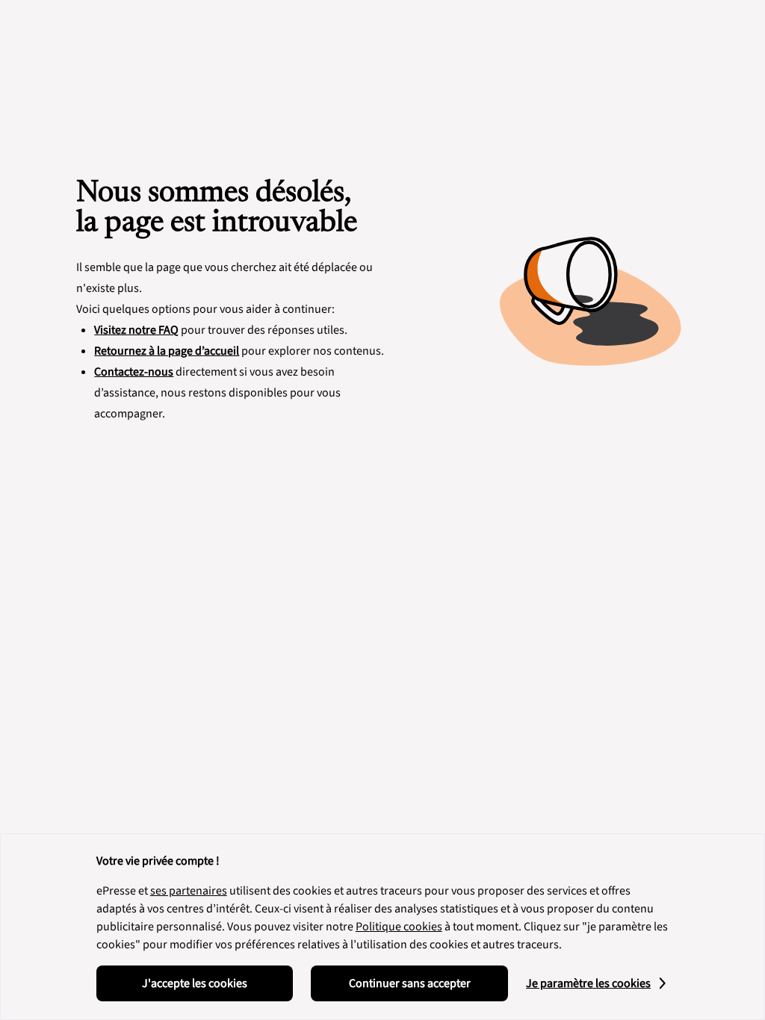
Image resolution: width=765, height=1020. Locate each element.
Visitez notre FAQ (136, 330)
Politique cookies (399, 926)
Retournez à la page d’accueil (166, 351)
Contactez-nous (133, 372)
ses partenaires (188, 891)
